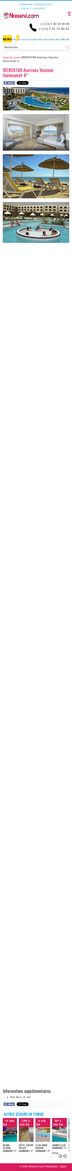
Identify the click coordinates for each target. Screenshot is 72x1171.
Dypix (63, 1166)
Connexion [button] (25, 4)
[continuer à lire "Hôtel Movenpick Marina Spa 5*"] (11, 1130)
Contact (25, 8)
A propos (38, 8)
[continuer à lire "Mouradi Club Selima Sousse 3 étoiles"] (44, 1130)
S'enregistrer (43, 4)
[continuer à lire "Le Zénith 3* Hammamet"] (27, 1130)
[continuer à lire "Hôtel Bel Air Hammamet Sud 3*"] (61, 1130)
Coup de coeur (11, 57)
